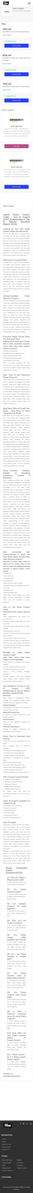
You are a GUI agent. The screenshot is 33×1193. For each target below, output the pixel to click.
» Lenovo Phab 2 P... (7, 1171)
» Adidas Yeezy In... (22, 1168)
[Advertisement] (17, 19)
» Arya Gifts (19, 1163)
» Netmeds (19, 1165)
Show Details (7, 35)
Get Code (17, 146)
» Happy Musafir (6, 1163)
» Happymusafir (6, 1168)
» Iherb (3, 1165)
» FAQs (3, 1142)
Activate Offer (16, 187)
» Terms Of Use (6, 1144)
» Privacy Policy (6, 1147)
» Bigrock (19, 1160)
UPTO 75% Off (16, 167)
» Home (3, 1139)
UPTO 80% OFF (16, 126)
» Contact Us (5, 1150)
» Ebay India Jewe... (7, 1160)
